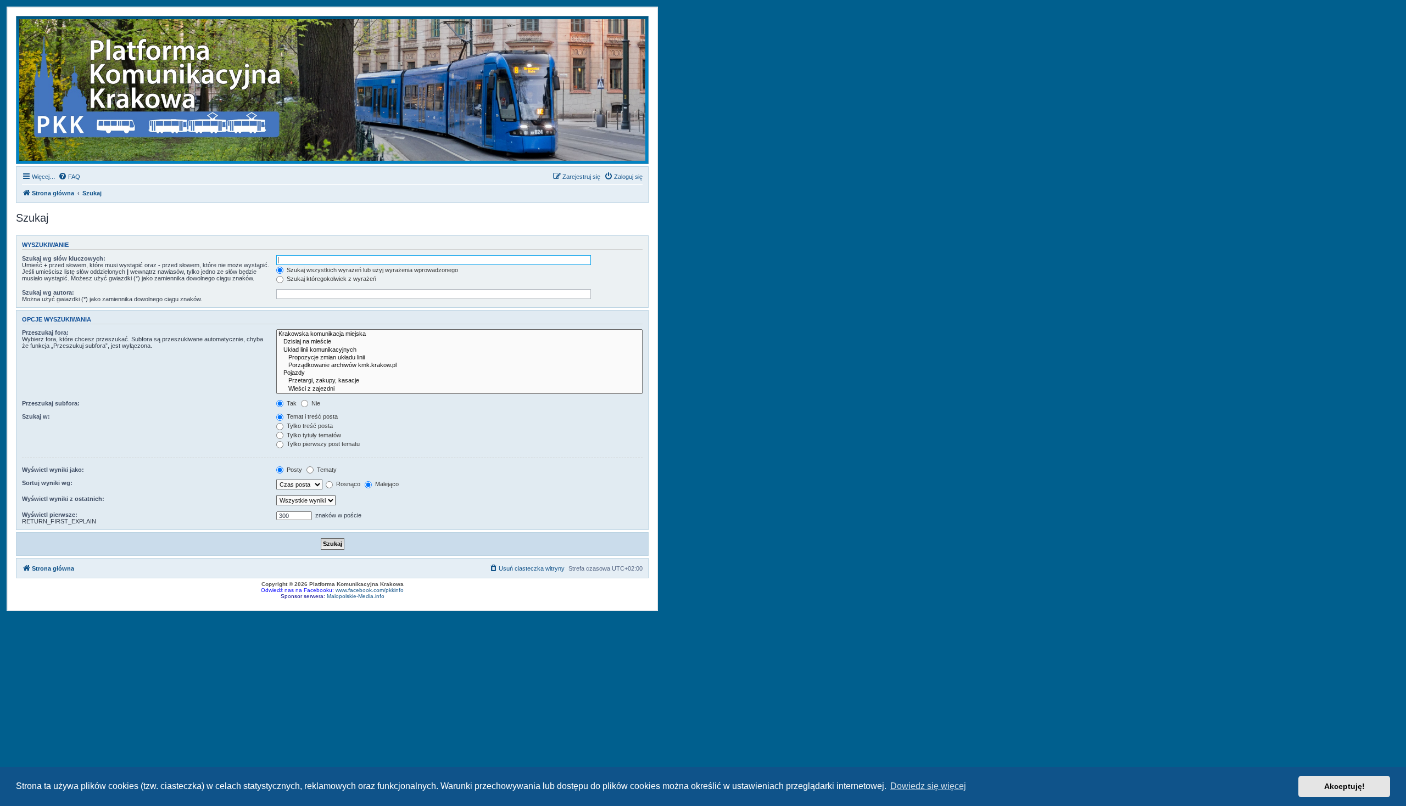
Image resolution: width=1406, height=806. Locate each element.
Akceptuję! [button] (1344, 786)
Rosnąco (347, 484)
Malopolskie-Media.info (355, 596)
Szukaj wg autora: (48, 292)
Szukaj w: (36, 416)
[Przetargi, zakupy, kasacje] (459, 381)
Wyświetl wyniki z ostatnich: (63, 498)
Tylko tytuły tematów (313, 435)
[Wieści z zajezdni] (459, 389)
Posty (293, 469)
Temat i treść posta (311, 416)
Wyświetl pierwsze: (49, 514)
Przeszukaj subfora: (51, 403)
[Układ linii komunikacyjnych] (459, 350)
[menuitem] (69, 176)
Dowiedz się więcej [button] (928, 786)
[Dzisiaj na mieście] (459, 342)
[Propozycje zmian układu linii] (459, 358)
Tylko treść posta (309, 425)
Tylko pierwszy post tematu (322, 444)
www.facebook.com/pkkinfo (370, 590)
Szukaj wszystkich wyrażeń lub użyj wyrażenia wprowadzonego (371, 270)
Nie (315, 403)
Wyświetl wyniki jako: (53, 469)
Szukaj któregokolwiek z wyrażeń (330, 278)
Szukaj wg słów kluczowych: (63, 258)
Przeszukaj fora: (45, 332)
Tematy (326, 469)
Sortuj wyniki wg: (47, 483)
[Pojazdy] (459, 373)
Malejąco (386, 484)
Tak (291, 403)
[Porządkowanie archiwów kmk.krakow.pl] (459, 365)
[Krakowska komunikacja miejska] (459, 334)
